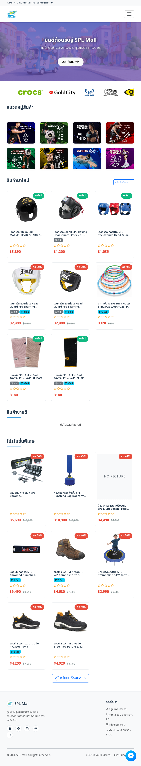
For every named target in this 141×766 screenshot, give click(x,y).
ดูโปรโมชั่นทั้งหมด (68, 678)
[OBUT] (51, 92)
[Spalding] (98, 92)
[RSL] (76, 92)
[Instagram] (27, 728)
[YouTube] (35, 728)
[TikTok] (10, 735)
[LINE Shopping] (18, 728)
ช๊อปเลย (68, 62)
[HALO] (26, 92)
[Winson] (126, 92)
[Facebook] (10, 728)
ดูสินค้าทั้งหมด (122, 182)
